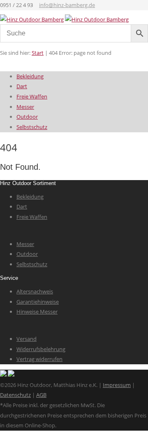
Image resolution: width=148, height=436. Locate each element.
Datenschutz (15, 394)
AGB (41, 394)
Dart (21, 86)
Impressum (117, 385)
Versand (26, 338)
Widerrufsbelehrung (40, 349)
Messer (25, 106)
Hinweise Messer (37, 311)
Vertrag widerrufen (39, 359)
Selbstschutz (31, 127)
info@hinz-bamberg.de (67, 5)
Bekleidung (30, 76)
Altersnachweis (34, 291)
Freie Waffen (31, 96)
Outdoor (27, 116)
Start (38, 52)
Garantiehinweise (37, 301)
